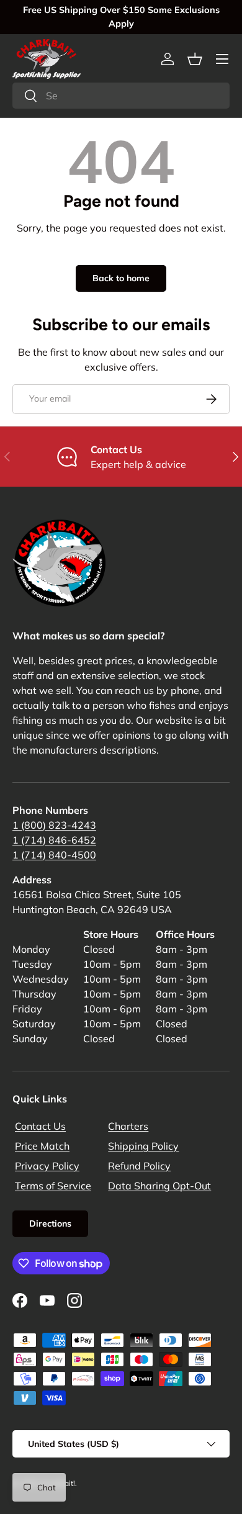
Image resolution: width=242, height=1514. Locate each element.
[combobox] (121, 96)
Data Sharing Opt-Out (159, 1185)
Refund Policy (139, 1166)
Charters (128, 1126)
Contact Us (40, 1126)
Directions (50, 1223)
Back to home (121, 278)
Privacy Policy (47, 1166)
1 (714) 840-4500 (54, 855)
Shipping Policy (143, 1146)
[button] (194, 59)
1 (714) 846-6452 (54, 840)
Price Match (42, 1146)
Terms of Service (53, 1185)
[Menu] (222, 59)
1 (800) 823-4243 (54, 825)
